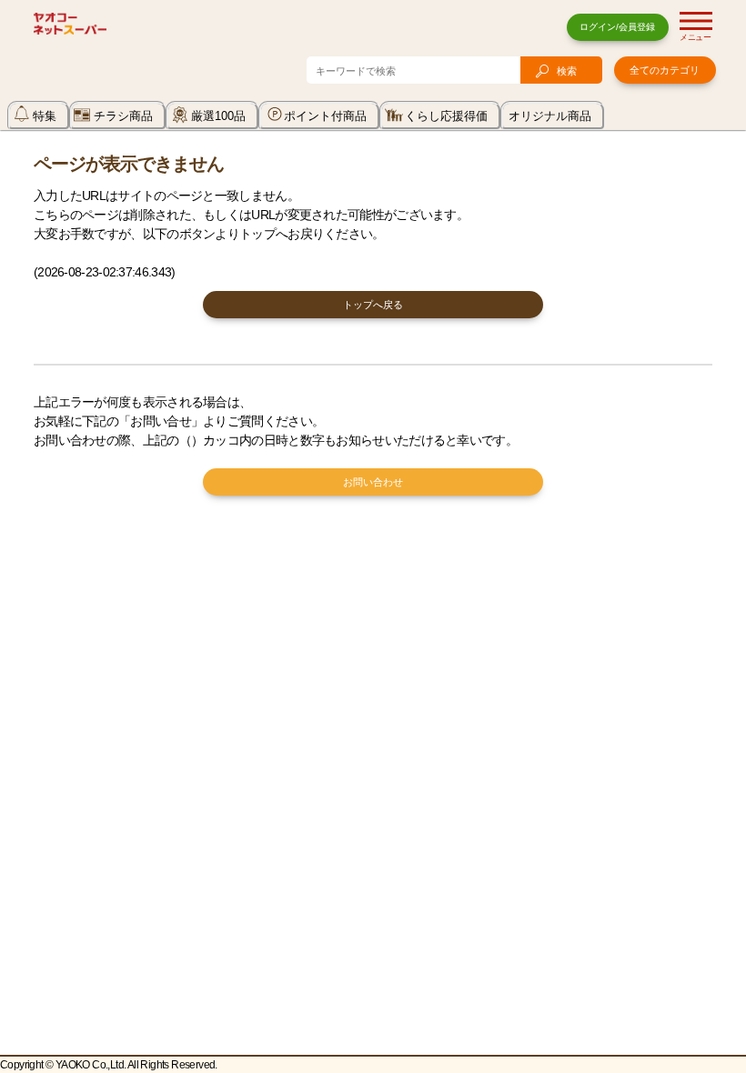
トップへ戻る (373, 304)
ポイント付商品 (325, 116)
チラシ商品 (123, 116)
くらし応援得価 (446, 116)
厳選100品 (218, 116)
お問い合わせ (373, 481)
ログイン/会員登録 (617, 27)
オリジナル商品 (550, 116)
